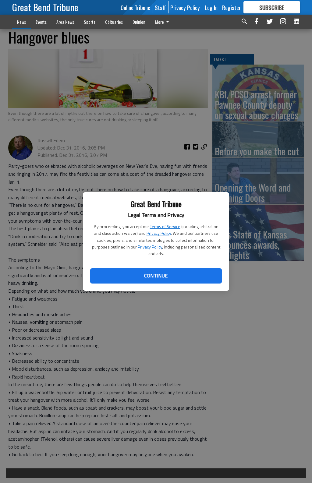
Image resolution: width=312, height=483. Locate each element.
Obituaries (114, 22)
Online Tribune (135, 7)
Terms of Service (165, 226)
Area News (65, 22)
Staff (160, 7)
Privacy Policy (159, 233)
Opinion (139, 22)
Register (231, 7)
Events (41, 22)
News (21, 22)
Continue (156, 275)
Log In (211, 7)
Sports (89, 22)
